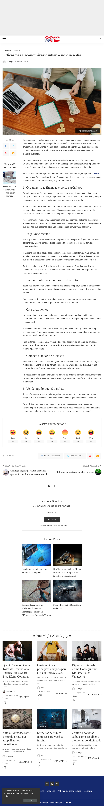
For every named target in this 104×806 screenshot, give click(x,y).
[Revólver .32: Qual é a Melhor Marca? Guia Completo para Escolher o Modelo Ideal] (67, 555)
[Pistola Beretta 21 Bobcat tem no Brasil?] (67, 591)
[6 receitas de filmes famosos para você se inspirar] (52, 719)
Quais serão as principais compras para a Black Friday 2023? (52, 668)
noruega (9, 61)
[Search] (99, 39)
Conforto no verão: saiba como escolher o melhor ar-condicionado (86, 736)
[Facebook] (6, 146)
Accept (30, 800)
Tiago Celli (10, 691)
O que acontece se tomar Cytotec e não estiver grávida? (9, 191)
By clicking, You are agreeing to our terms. (53, 525)
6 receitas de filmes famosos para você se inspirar (50, 736)
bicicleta (97, 174)
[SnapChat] (49, 486)
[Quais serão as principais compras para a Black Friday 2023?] (52, 651)
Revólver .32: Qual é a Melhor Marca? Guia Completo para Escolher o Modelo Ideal (67, 572)
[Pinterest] (6, 153)
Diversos (16, 50)
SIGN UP (52, 519)
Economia (7, 50)
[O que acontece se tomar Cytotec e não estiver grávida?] (9, 177)
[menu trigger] (6, 39)
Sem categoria (79, 727)
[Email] (13, 153)
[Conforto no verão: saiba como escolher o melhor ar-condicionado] (86, 719)
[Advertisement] (52, 18)
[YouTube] (53, 486)
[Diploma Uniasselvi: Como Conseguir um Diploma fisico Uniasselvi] (86, 651)
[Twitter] (13, 146)
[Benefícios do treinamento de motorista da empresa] (36, 555)
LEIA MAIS (24, 697)
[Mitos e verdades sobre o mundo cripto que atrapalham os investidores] (17, 719)
